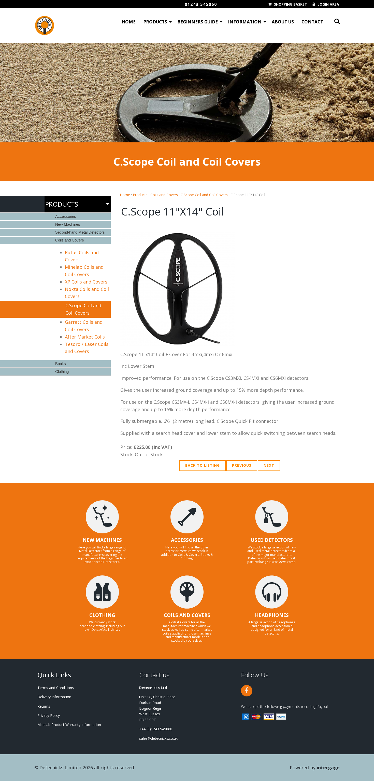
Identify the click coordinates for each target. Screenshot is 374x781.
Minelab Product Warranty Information (69, 724)
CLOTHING (102, 615)
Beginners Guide (197, 22)
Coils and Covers (164, 194)
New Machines (67, 224)
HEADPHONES (272, 615)
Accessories (65, 216)
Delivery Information (54, 696)
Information (245, 22)
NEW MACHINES (102, 540)
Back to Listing (202, 465)
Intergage (328, 767)
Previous (241, 465)
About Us (283, 22)
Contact (312, 22)
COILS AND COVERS (187, 615)
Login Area (328, 4)
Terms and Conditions (55, 687)
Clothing (62, 371)
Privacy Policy (48, 715)
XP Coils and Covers (86, 282)
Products (155, 22)
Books (60, 363)
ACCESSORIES (187, 540)
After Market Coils (85, 337)
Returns (43, 706)
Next (269, 465)
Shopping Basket (290, 4)
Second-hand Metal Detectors (80, 232)
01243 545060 (201, 4)
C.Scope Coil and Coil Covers (204, 194)
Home (129, 22)
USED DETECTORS (272, 540)
